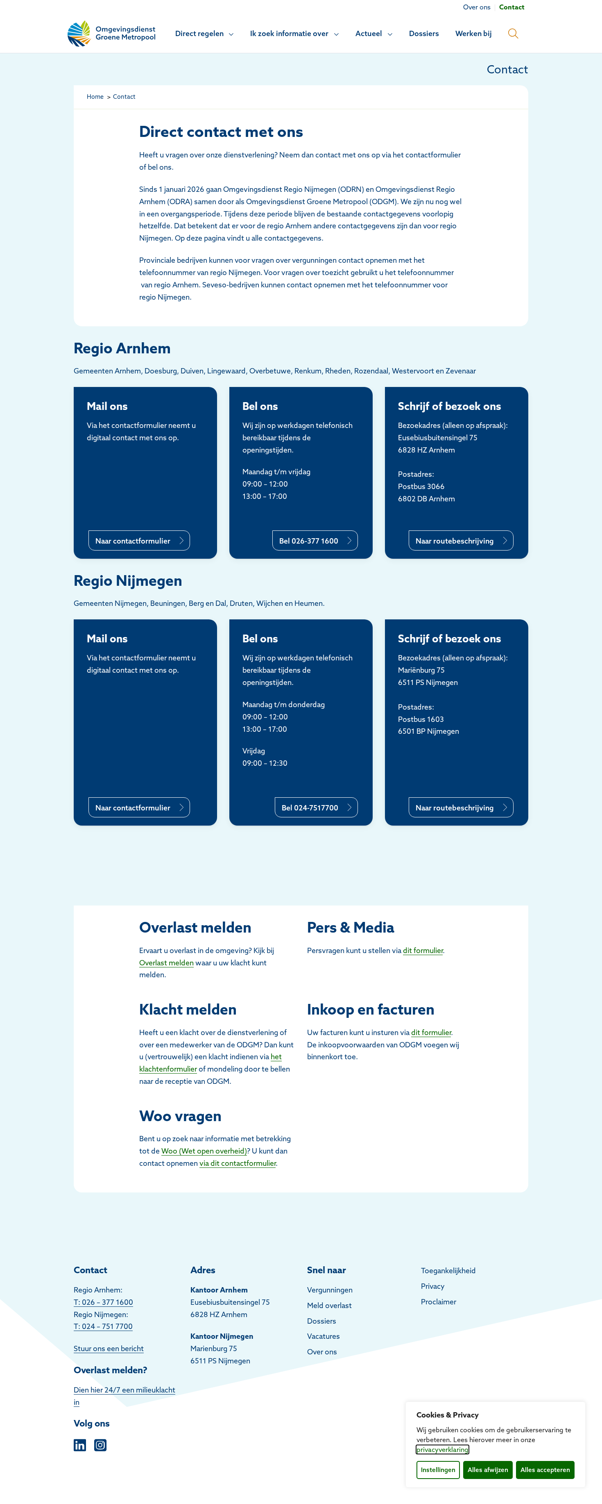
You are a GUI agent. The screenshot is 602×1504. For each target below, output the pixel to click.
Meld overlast (329, 1305)
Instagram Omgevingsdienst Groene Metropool (100, 1444)
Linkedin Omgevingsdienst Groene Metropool (80, 1444)
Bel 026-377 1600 (308, 541)
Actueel (368, 33)
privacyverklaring (442, 1449)
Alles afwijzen (488, 1470)
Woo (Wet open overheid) (204, 1151)
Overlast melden (166, 962)
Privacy (433, 1286)
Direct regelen (199, 33)
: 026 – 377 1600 (105, 1302)
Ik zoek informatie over (289, 33)
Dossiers (424, 33)
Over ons (322, 1351)
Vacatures (323, 1336)
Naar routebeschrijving (455, 541)
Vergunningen (330, 1290)
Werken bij (473, 33)
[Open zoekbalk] (513, 33)
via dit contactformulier (237, 1163)
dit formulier (423, 950)
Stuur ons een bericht (109, 1348)
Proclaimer (438, 1301)
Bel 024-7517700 (310, 807)
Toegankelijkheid (448, 1270)
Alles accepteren (545, 1470)
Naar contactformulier (132, 541)
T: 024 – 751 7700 (103, 1326)
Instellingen (438, 1470)
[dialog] (495, 1445)
